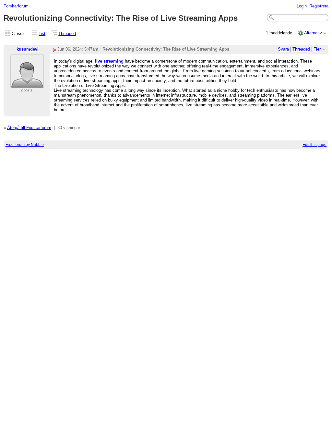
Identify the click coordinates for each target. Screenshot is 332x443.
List (42, 33)
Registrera (318, 6)
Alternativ (313, 32)
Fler (317, 49)
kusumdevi (28, 49)
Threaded (67, 33)
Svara (283, 49)
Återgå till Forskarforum (29, 127)
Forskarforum (16, 6)
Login (302, 6)
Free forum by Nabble (25, 144)
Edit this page (314, 144)
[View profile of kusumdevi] (27, 84)
